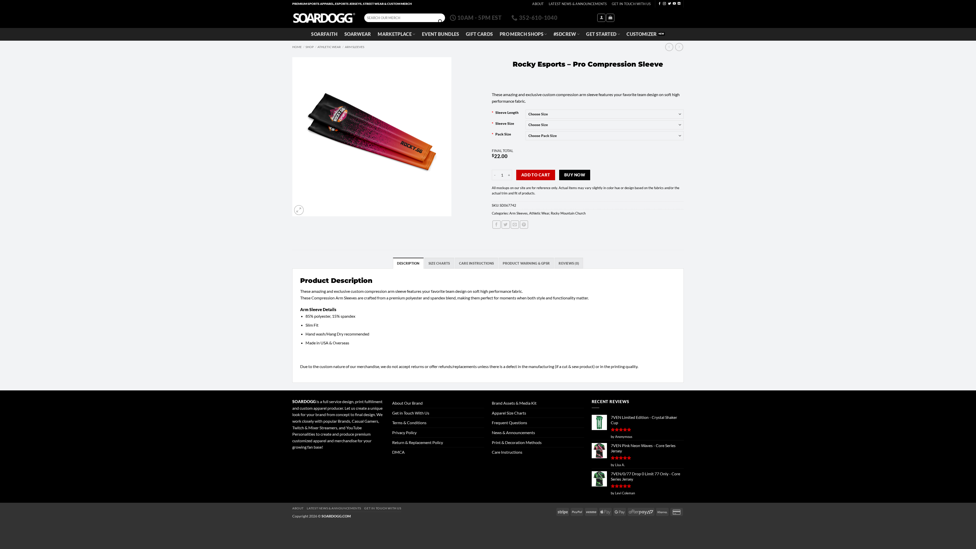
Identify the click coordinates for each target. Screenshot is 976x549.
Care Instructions (507, 452)
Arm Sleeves (354, 47)
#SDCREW (565, 34)
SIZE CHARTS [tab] (439, 263)
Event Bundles (440, 34)
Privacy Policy (404, 432)
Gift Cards (479, 34)
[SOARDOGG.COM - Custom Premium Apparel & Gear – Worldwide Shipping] (324, 18)
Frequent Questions (509, 422)
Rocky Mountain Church (568, 213)
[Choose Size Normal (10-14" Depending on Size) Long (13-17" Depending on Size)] (605, 114)
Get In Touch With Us (631, 4)
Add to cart (535, 175)
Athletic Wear (329, 47)
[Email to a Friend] (515, 224)
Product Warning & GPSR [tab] (526, 263)
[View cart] (610, 18)
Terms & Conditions (409, 422)
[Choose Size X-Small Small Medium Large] (605, 124)
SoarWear (357, 34)
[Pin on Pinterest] (524, 224)
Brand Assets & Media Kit (514, 403)
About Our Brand (407, 403)
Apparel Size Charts (509, 412)
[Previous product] (679, 47)
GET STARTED (601, 34)
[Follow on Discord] (679, 4)
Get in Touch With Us (410, 412)
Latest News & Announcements (578, 4)
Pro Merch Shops (521, 34)
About (538, 4)
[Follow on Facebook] (659, 4)
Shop (310, 47)
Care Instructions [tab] (476, 263)
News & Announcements (513, 432)
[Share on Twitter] (505, 224)
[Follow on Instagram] (664, 4)
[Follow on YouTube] (674, 4)
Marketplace (395, 34)
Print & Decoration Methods (517, 442)
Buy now (574, 175)
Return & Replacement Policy (417, 442)
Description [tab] (408, 263)
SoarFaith (324, 34)
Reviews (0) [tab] (569, 263)
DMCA (398, 452)
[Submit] (440, 21)
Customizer (642, 34)
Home (297, 47)
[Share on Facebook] (496, 224)
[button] (601, 18)
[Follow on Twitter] (669, 4)
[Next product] (669, 47)
